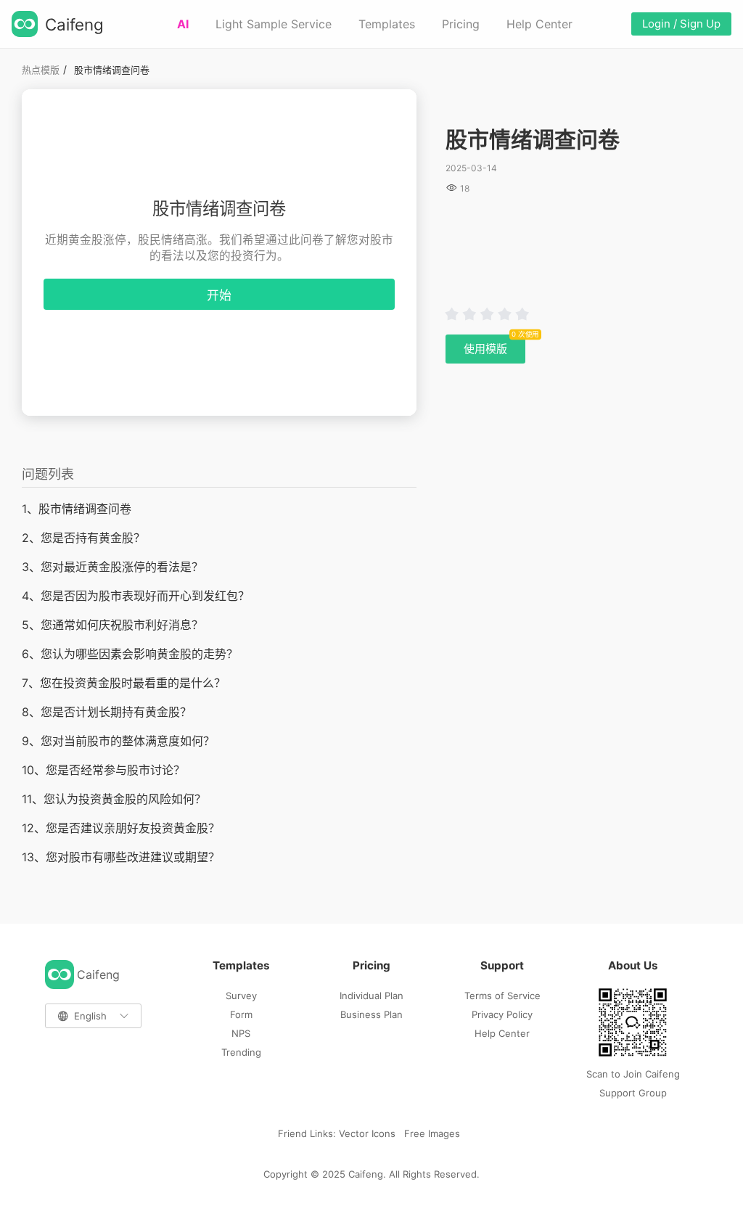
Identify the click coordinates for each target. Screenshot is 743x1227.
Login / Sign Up (681, 23)
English (90, 1016)
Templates (386, 24)
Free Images (432, 1133)
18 (464, 188)
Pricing (461, 24)
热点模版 (40, 69)
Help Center (539, 24)
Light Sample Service (273, 24)
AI (183, 24)
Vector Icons (367, 1133)
